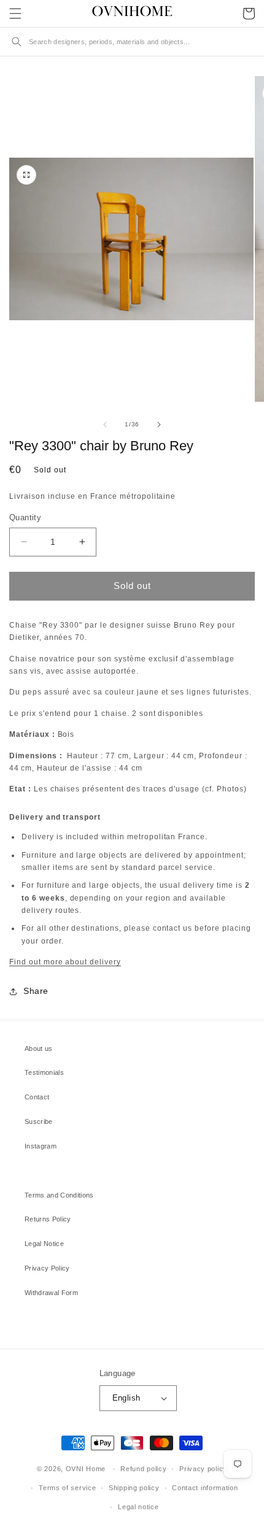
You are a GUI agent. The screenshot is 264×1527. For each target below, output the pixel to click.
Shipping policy (134, 1487)
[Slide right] (159, 424)
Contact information (205, 1487)
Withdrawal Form (51, 1292)
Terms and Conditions (59, 1195)
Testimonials (44, 1072)
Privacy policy (203, 1468)
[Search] (16, 41)
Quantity (25, 517)
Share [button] (36, 991)
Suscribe (39, 1121)
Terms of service (67, 1487)
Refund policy (143, 1468)
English (126, 1397)
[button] (15, 13)
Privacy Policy (47, 1268)
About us (39, 1048)
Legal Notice (44, 1243)
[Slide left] (104, 424)
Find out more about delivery (65, 962)
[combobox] (142, 41)
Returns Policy (48, 1219)
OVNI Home (86, 1468)
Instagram (40, 1146)
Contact (37, 1097)
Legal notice (138, 1506)
